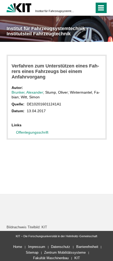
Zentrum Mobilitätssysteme (65, 252)
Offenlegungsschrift (32, 132)
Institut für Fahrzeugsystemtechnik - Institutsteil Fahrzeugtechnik (55, 11)
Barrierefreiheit (87, 247)
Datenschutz (60, 247)
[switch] (81, 8)
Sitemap (32, 252)
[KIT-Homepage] (19, 7)
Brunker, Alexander (27, 92)
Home (17, 247)
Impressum (36, 247)
